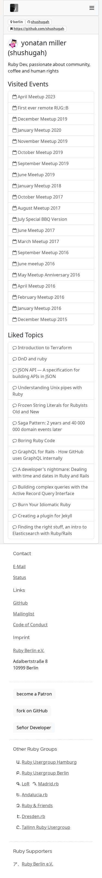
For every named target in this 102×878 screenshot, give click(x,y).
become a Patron (34, 694)
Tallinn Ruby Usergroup (46, 827)
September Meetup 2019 (43, 163)
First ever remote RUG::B (43, 108)
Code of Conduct (30, 625)
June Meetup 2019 (36, 175)
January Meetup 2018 (39, 186)
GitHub (20, 603)
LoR (25, 784)
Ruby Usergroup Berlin (45, 773)
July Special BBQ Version (42, 219)
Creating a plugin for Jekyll (45, 516)
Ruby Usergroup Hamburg (49, 762)
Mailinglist (23, 614)
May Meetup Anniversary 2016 (49, 275)
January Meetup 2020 (39, 130)
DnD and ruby (32, 359)
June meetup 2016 (36, 264)
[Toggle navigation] (91, 8)
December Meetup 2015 (42, 319)
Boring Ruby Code (36, 440)
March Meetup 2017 (38, 241)
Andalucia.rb (35, 795)
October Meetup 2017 (40, 197)
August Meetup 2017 (39, 208)
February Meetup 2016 (41, 297)
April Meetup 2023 (36, 97)
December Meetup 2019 (42, 119)
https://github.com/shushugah (39, 28)
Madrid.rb (48, 784)
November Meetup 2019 (42, 141)
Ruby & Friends (37, 805)
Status (19, 577)
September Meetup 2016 (43, 253)
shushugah (40, 22)
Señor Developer (34, 728)
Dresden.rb (33, 816)
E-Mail (19, 566)
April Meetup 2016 (36, 286)
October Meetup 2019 (40, 152)
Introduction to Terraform (45, 348)
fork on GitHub (32, 711)
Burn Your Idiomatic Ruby (44, 505)
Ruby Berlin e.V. (28, 650)
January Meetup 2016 (39, 308)
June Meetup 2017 (36, 230)
